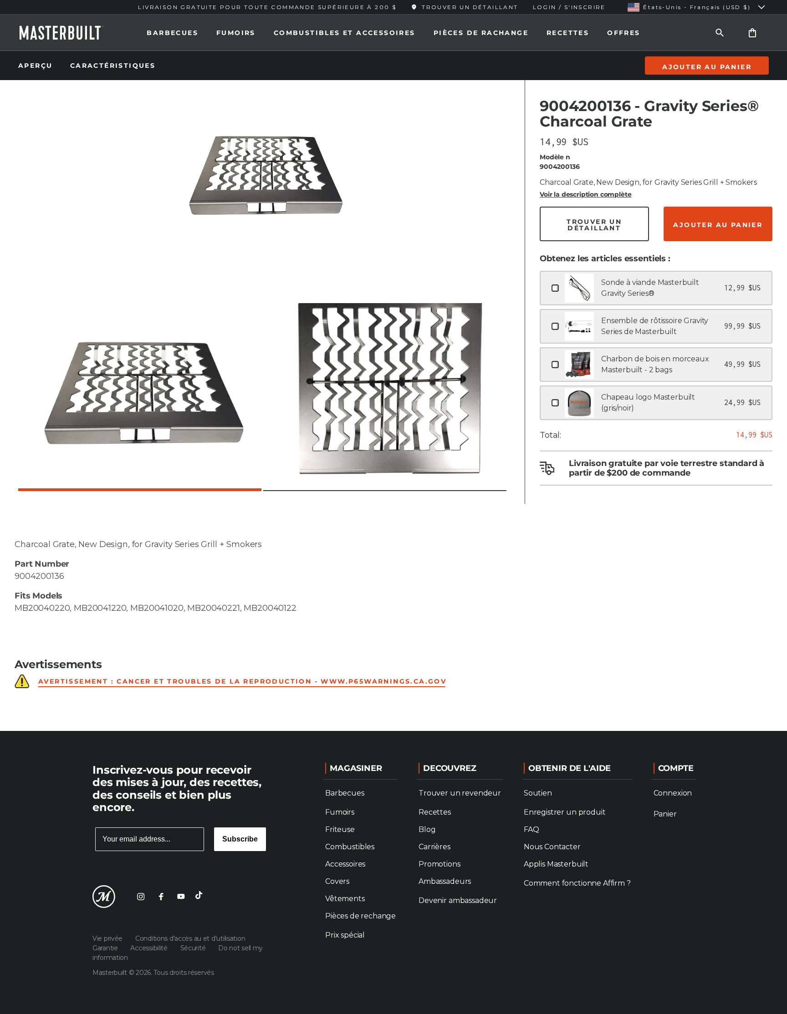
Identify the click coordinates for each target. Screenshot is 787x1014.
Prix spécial (345, 935)
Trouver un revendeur (460, 793)
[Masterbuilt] (69, 32)
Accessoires (345, 864)
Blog (427, 829)
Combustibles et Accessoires (344, 33)
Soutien (538, 793)
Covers (337, 881)
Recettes (568, 33)
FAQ (531, 829)
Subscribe (240, 839)
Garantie (105, 948)
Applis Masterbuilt (556, 864)
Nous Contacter (552, 846)
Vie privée (108, 938)
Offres (623, 33)
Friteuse (340, 829)
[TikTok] (200, 896)
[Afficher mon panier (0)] (752, 33)
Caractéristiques (112, 65)
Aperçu (37, 65)
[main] (393, 365)
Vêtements (345, 898)
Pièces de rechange (360, 916)
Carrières (434, 846)
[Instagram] (140, 896)
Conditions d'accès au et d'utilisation (190, 938)
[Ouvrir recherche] (719, 33)
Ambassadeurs (445, 881)
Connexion (673, 793)
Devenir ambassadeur (458, 900)
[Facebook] (160, 896)
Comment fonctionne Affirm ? (577, 883)
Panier (665, 814)
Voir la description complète (586, 194)
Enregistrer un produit (564, 812)
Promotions (439, 864)
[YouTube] (180, 896)
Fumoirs (236, 33)
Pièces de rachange (481, 33)
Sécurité (193, 948)
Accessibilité (149, 948)
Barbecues (172, 33)
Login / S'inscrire (569, 7)
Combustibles (349, 846)
